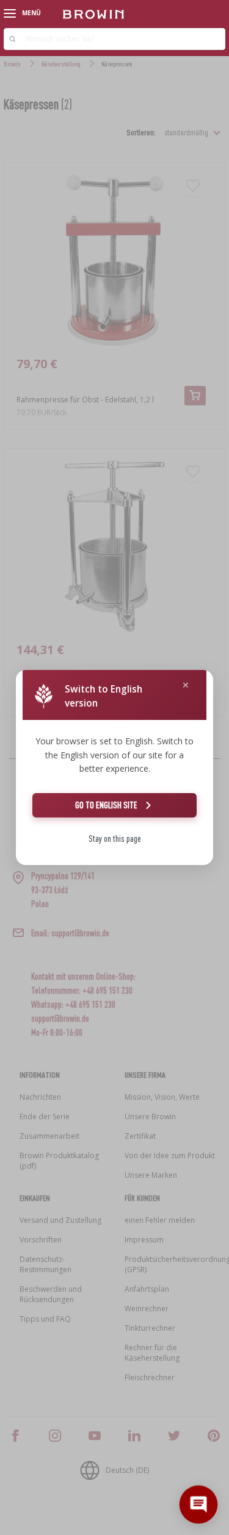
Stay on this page (115, 838)
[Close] (185, 685)
